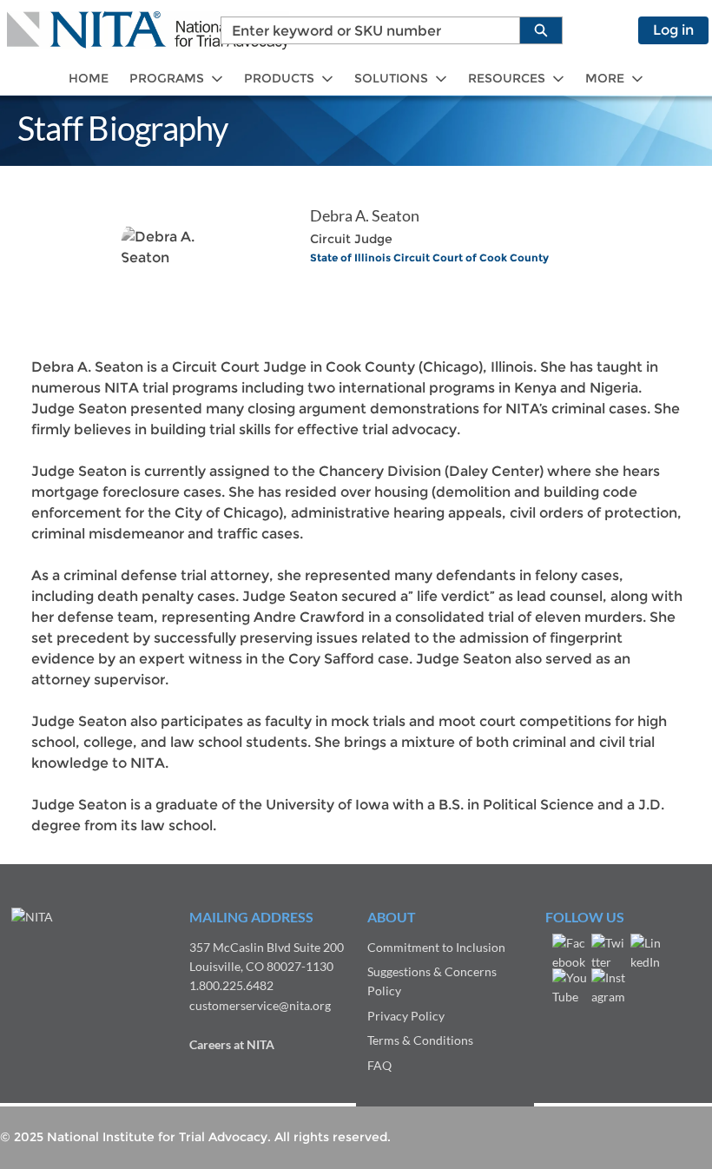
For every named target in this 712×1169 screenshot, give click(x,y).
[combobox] (363, 30)
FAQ (379, 1065)
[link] (89, 78)
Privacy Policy (406, 1015)
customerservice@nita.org (260, 1005)
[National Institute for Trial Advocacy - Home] (148, 30)
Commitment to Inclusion (436, 947)
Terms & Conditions (420, 1040)
